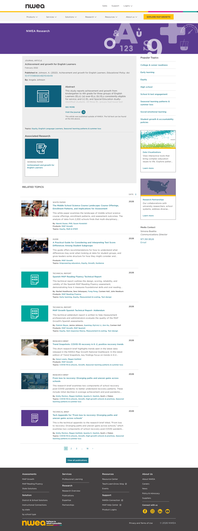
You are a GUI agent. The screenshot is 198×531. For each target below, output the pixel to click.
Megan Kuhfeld (74, 359)
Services (50, 17)
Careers (145, 484)
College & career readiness (154, 65)
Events (105, 488)
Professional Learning (72, 479)
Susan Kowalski (80, 223)
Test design (106, 297)
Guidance (100, 263)
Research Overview (71, 491)
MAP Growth (67, 226)
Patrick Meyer (62, 325)
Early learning (66, 297)
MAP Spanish (79, 328)
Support (115, 6)
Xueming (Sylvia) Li (92, 325)
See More (70, 107)
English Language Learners (51, 129)
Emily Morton (62, 396)
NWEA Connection (111, 500)
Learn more (148, 168)
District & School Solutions (35, 500)
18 (87, 448)
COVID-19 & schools (68, 365)
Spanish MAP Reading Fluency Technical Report (77, 276)
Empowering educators (70, 263)
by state (26, 509)
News (144, 488)
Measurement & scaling (90, 297)
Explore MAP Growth (158, 17)
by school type (29, 514)
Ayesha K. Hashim (91, 396)
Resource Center (110, 479)
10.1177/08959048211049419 (39, 76)
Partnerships (68, 505)
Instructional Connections (34, 505)
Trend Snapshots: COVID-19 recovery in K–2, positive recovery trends (88, 344)
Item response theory (75, 331)
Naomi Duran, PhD (64, 223)
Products (31, 17)
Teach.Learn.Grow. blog (113, 484)
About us (130, 17)
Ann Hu (106, 325)
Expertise (66, 500)
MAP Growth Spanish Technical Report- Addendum (79, 310)
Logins (127, 6)
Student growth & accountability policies (156, 120)
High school (146, 87)
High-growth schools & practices (100, 399)
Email (143, 242)
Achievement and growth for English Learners (40, 166)
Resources (110, 17)
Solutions (69, 17)
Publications (68, 495)
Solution (27, 495)
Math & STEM (72, 229)
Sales (104, 6)
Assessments (29, 474)
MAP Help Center (110, 505)
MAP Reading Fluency (71, 294)
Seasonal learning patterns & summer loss (82, 129)
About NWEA (148, 479)
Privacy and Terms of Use (141, 523)
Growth (91, 263)
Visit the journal (72, 112)
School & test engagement (153, 94)
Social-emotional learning (153, 112)
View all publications (77, 460)
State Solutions (29, 488)
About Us (147, 474)
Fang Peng (93, 291)
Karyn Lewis (61, 359)
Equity (34, 129)
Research (89, 17)
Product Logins (109, 509)
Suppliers (146, 498)
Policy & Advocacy (151, 493)
